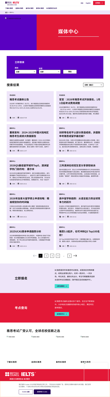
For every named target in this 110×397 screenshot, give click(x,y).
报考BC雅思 (40, 8)
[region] (55, 389)
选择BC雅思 (19, 8)
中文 (82, 3)
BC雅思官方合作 (51, 8)
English (88, 3)
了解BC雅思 (9, 8)
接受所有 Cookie (42, 391)
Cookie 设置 (25, 391)
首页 (6, 12)
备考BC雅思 (29, 8)
